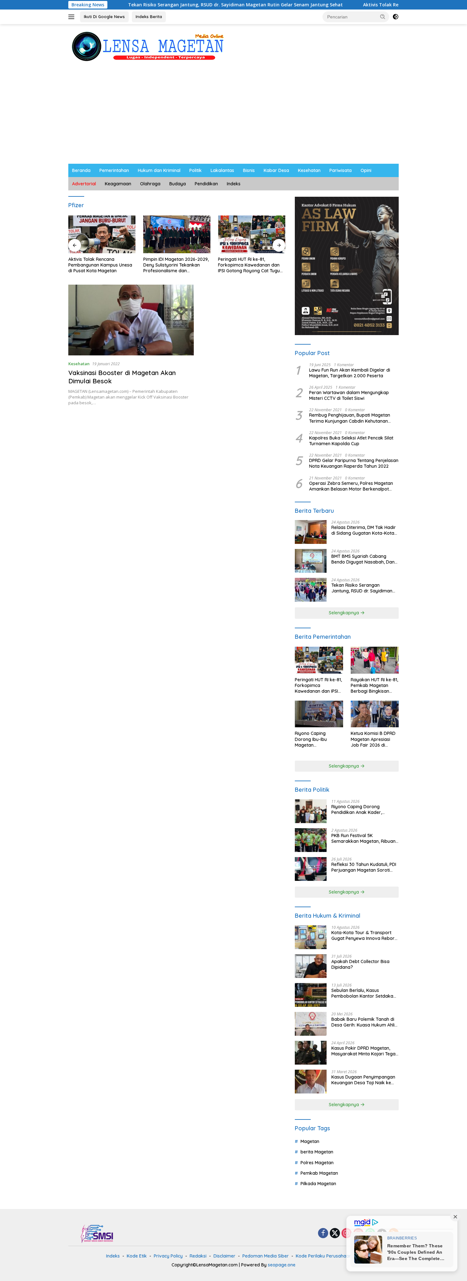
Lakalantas (222, 170)
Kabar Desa (276, 170)
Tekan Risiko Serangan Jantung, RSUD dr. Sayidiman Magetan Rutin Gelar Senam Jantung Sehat (190, 5)
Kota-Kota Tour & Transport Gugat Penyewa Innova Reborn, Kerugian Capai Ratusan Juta (364, 935)
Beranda (81, 170)
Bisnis (249, 170)
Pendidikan (206, 184)
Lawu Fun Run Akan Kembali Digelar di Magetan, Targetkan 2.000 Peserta (349, 373)
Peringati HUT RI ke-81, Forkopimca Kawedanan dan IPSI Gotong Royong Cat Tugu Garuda (249, 265)
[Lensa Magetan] (147, 46)
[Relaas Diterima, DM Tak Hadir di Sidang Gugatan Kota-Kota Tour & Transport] (311, 532)
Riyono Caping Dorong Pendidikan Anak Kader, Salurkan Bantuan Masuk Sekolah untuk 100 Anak (357, 809)
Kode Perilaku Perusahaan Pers (329, 1256)
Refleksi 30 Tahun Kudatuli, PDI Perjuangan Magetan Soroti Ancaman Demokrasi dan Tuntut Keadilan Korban (363, 867)
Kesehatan (309, 170)
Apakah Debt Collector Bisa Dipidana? (360, 964)
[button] (382, 16)
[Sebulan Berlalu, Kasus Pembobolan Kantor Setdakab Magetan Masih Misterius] (311, 995)
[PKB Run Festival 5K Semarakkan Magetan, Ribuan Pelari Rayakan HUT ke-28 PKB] (311, 840)
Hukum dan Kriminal (159, 170)
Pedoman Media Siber (265, 1256)
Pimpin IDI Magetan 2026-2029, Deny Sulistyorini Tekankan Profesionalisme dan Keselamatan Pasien (176, 265)
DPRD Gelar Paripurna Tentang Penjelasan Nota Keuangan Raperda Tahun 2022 (353, 463)
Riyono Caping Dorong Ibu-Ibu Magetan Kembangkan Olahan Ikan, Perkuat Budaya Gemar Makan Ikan (317, 739)
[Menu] (72, 16)
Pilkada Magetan (318, 1183)
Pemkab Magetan (319, 1173)
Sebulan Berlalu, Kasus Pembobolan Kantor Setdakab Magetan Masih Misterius (363, 993)
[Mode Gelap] (395, 16)
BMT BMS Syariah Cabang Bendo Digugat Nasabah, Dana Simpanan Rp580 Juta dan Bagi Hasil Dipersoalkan (364, 559)
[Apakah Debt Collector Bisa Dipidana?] (311, 966)
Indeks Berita (149, 16)
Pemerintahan (114, 170)
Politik (195, 170)
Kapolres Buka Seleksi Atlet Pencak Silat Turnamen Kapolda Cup (351, 440)
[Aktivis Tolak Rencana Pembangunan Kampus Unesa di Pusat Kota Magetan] (102, 234)
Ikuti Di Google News (104, 16)
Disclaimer (224, 1256)
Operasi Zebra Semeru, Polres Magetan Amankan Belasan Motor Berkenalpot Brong (351, 486)
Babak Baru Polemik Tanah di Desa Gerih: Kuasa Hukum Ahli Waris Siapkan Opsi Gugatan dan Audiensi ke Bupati (363, 1022)
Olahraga (150, 184)
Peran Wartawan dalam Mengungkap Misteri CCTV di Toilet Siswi (349, 395)
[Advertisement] (233, 116)
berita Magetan (317, 1152)
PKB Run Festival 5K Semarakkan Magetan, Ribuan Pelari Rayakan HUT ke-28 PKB (363, 838)
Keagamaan (118, 184)
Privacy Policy (168, 1256)
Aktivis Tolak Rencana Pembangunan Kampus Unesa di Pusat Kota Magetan (100, 265)
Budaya (177, 184)
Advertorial (84, 184)
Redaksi (198, 1256)
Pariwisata (340, 170)
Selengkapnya (344, 613)
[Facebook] (323, 1233)
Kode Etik (137, 1256)
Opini (366, 170)
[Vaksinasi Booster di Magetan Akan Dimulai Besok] (131, 320)
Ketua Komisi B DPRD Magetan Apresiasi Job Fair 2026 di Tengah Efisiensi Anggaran (373, 739)
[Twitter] (335, 1233)
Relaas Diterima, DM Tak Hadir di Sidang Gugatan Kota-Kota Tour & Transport (363, 530)
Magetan (310, 1141)
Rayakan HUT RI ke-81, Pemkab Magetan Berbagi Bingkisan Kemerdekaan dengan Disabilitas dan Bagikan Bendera (374, 685)
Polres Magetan (317, 1162)
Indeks (233, 184)
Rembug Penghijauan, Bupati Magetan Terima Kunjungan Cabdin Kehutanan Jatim (349, 418)
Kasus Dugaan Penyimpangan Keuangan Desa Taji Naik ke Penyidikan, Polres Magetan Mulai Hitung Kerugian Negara (363, 1080)
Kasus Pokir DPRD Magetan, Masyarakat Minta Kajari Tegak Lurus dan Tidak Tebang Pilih (364, 1051)
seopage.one (281, 1265)
